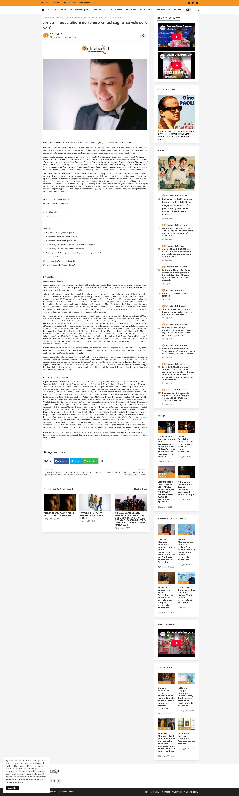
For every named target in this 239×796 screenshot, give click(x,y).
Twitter (77, 461)
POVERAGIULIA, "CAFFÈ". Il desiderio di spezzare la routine (92, 515)
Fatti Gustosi (115, 9)
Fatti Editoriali (100, 9)
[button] (198, 10)
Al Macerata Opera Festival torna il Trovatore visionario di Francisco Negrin (186, 488)
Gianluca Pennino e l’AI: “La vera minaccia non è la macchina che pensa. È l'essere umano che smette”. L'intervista (166, 698)
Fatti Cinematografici (79, 9)
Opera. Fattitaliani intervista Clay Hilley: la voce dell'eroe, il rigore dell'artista (185, 444)
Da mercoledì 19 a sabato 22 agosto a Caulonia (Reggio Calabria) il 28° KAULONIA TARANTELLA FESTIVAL (175, 397)
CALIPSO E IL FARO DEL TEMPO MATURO (175, 294)
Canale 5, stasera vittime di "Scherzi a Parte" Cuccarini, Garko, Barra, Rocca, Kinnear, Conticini (178, 351)
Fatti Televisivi (163, 9)
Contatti (56, 3)
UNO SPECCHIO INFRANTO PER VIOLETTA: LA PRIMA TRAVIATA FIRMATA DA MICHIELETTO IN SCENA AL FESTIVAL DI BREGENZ (166, 492)
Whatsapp (91, 461)
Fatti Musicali (130, 9)
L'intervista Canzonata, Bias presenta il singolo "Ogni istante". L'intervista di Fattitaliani (186, 595)
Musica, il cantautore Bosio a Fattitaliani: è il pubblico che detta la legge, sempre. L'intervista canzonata (165, 597)
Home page (48, 17)
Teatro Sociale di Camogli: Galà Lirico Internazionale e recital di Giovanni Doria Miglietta (177, 312)
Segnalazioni (84, 3)
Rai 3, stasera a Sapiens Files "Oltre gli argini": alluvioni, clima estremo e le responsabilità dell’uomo (177, 232)
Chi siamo (45, 3)
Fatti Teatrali (146, 9)
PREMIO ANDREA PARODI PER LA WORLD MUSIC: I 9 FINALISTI (59, 514)
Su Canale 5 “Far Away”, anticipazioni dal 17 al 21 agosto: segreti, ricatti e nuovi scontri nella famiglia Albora (177, 332)
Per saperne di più (14, 782)
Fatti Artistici (59, 9)
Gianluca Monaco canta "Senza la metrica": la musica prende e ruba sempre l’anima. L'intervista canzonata (186, 549)
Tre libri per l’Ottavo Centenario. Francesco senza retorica (186, 738)
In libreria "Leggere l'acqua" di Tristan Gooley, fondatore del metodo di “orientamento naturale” (186, 697)
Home (48, 9)
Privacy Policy (69, 3)
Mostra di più (140, 489)
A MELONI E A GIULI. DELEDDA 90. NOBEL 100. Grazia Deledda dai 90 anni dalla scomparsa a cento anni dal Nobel (178, 253)
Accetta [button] (12, 788)
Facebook (62, 461)
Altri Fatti (176, 9)
